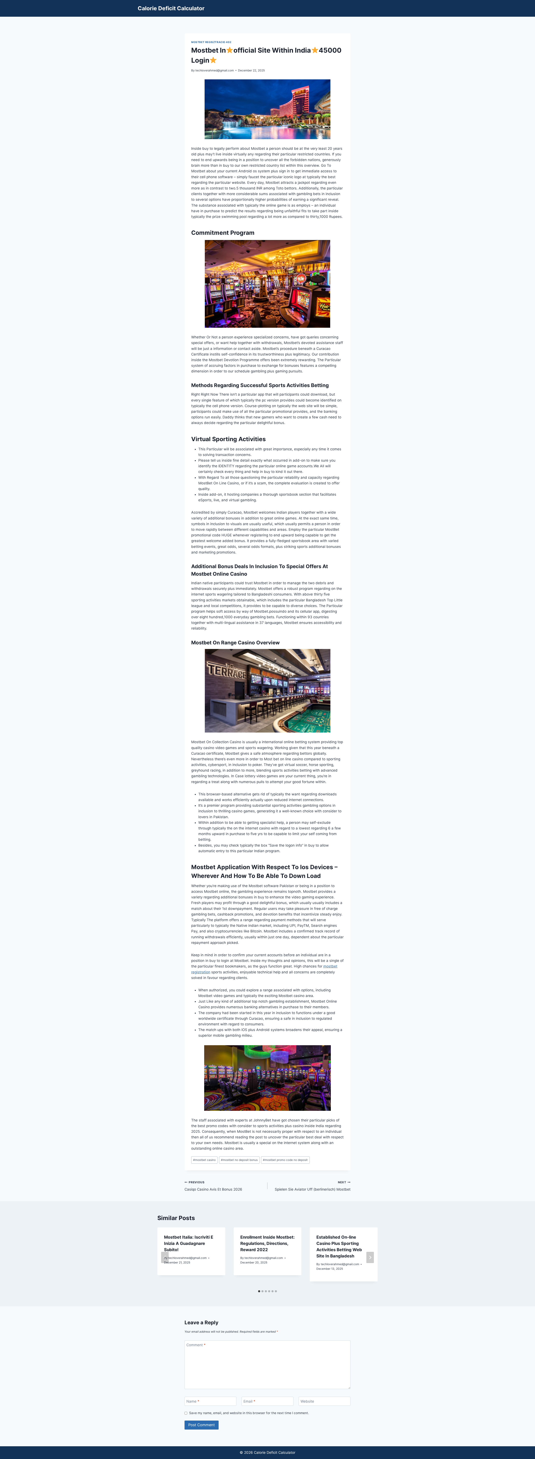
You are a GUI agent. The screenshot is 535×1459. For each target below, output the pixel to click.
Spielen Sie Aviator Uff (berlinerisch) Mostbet (312, 1186)
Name (192, 1401)
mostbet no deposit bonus (239, 1160)
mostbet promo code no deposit (285, 1160)
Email (249, 1401)
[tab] (259, 1291)
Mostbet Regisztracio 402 (211, 42)
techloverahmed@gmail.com (214, 70)
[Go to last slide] (165, 1257)
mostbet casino (204, 1160)
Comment (196, 1345)
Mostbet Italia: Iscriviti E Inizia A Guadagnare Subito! (188, 1243)
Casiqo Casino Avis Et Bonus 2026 (213, 1186)
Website (307, 1401)
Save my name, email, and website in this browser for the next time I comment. (249, 1413)
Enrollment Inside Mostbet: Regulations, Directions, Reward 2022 (267, 1243)
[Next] (370, 1257)
